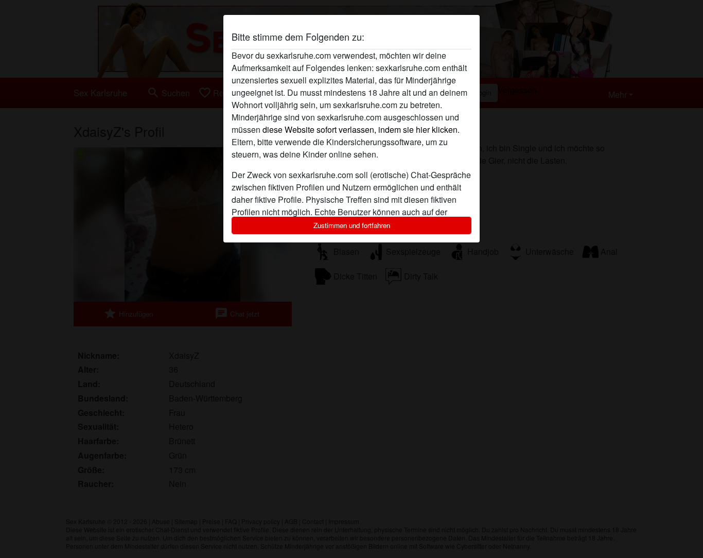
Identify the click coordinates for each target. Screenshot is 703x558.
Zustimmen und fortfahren (351, 225)
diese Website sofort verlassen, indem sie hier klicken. (361, 129)
